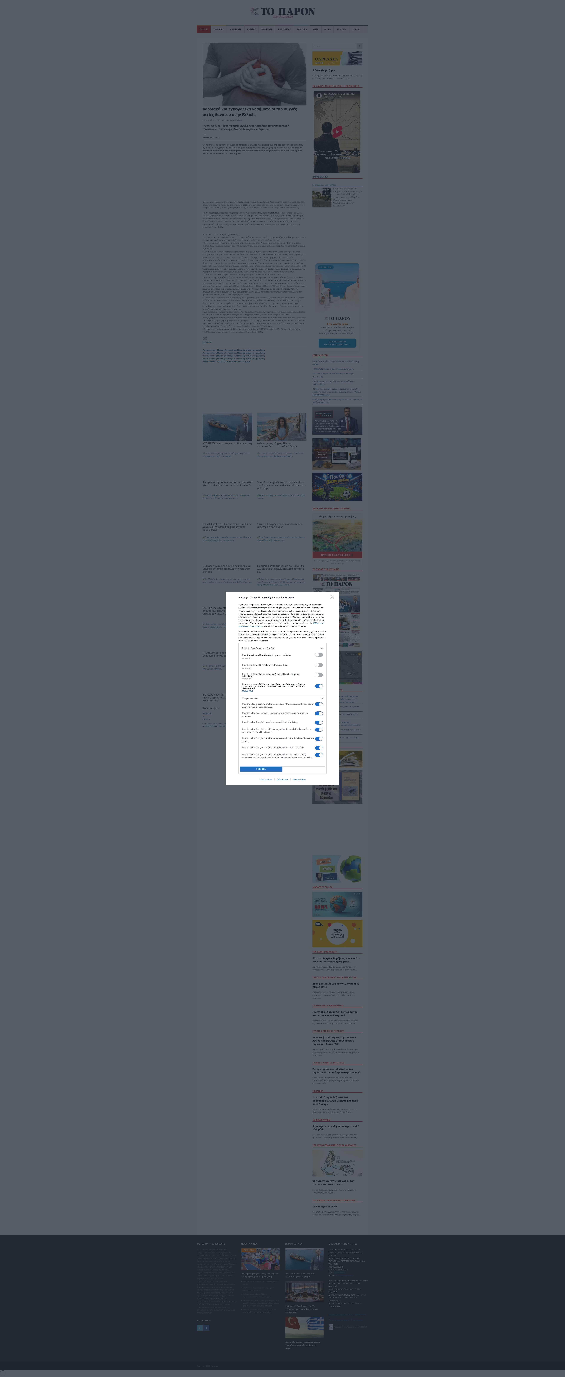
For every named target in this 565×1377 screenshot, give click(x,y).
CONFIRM (261, 769)
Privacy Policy (299, 779)
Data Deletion (266, 779)
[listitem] (282, 648)
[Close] (333, 598)
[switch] (319, 655)
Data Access (282, 779)
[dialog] (282, 688)
